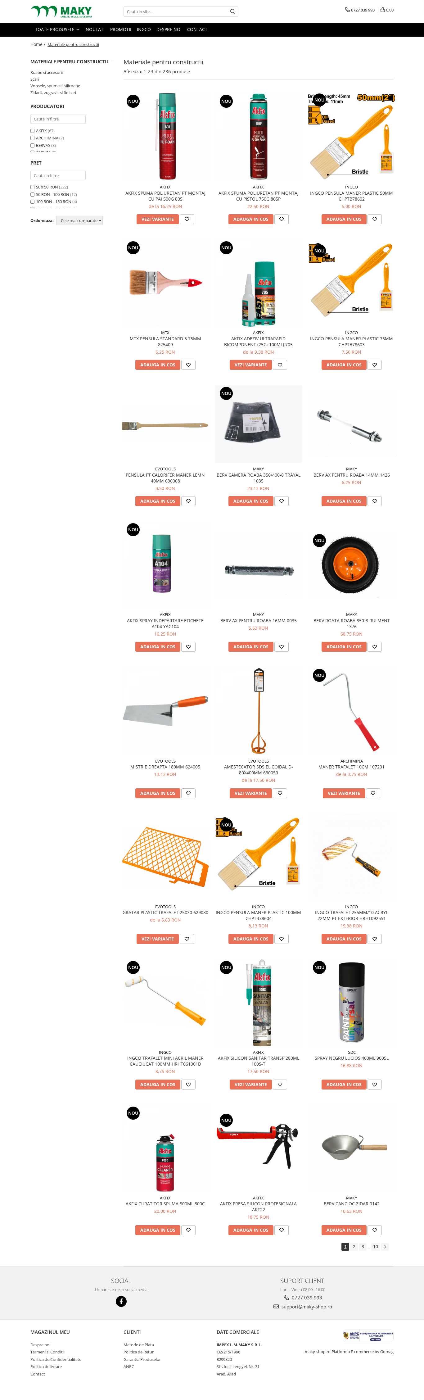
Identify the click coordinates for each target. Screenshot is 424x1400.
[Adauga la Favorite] (187, 219)
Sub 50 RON (47, 187)
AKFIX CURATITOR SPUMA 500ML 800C (165, 1204)
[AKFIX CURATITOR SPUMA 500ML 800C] (165, 1148)
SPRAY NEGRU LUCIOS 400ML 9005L (352, 1058)
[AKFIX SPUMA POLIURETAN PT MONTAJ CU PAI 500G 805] (165, 136)
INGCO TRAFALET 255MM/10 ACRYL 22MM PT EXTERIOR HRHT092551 (351, 915)
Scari (34, 79)
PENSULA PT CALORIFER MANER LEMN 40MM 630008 (165, 478)
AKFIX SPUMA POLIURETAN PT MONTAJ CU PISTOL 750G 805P (259, 196)
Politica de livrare (46, 1366)
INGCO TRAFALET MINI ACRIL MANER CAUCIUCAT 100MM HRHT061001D (165, 1061)
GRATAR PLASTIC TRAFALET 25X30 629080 (165, 912)
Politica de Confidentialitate (55, 1359)
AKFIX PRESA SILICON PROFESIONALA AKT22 (258, 1206)
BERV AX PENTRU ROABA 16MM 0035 (258, 620)
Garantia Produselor (142, 1359)
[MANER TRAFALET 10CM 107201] (351, 711)
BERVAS (43, 145)
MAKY (258, 469)
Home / (38, 44)
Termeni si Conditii (47, 1352)
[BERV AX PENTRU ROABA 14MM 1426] (351, 424)
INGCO (351, 187)
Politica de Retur (139, 1352)
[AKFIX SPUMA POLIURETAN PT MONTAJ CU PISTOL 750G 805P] (258, 136)
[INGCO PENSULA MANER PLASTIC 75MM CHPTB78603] (351, 283)
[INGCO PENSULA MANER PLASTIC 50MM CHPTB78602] (351, 136)
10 (375, 1246)
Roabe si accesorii (46, 72)
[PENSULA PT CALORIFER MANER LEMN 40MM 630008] (165, 424)
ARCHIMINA (47, 138)
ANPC (129, 1366)
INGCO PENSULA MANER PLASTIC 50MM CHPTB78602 (351, 196)
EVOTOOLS (165, 469)
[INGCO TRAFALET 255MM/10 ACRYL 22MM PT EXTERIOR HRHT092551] (351, 857)
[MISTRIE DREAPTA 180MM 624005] (165, 711)
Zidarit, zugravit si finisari (53, 92)
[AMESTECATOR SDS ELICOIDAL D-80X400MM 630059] (258, 711)
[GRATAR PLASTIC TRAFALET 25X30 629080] (165, 857)
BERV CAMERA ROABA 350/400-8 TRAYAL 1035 (258, 478)
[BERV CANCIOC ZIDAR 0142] (351, 1148)
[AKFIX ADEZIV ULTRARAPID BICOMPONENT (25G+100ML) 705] (258, 283)
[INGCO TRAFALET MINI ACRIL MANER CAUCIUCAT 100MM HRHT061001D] (165, 1002)
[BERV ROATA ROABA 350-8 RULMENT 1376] (351, 565)
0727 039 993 (306, 1297)
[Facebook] (121, 1301)
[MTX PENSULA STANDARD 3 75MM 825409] (165, 283)
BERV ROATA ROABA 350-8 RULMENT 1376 (351, 623)
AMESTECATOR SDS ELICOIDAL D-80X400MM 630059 (258, 770)
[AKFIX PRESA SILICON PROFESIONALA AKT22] (258, 1148)
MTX (165, 332)
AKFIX (41, 131)
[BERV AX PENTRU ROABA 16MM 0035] (258, 565)
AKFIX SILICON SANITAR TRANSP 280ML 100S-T (258, 1061)
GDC (352, 1052)
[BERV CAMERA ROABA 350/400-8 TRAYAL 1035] (258, 424)
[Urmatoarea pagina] (385, 1247)
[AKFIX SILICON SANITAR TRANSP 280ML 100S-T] (258, 1002)
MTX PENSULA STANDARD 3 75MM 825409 (165, 341)
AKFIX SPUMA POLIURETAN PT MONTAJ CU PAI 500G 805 (165, 196)
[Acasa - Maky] (61, 12)
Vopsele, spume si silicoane (55, 85)
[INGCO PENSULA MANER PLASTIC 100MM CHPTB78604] (258, 857)
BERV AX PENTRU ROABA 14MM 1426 (351, 475)
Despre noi (40, 1345)
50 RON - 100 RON (52, 194)
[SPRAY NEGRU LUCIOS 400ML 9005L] (351, 1002)
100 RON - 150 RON (53, 201)
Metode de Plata (139, 1345)
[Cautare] (232, 12)
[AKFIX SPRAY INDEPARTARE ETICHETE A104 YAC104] (165, 565)
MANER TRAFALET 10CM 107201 (351, 767)
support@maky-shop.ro (306, 1306)
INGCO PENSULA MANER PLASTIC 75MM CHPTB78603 (351, 341)
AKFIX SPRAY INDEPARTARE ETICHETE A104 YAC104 (165, 623)
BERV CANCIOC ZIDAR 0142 (352, 1204)
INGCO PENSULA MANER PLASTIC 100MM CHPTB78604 (258, 915)
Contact (37, 1374)
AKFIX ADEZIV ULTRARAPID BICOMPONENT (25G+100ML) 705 (258, 341)
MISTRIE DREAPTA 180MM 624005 (165, 767)
